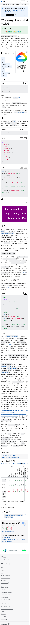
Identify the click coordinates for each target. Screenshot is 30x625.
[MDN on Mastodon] (9, 564)
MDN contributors (8, 537)
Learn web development (7, 609)
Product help (4, 583)
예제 (3, 60)
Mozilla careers (5, 575)
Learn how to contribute (8, 531)
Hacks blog (4, 619)
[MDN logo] (4, 557)
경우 (24, 272)
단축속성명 (11, 344)
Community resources (6, 592)
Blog (2, 573)
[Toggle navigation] (27, 1)
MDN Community (5, 589)
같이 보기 (4, 75)
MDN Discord (4, 597)
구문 (3, 57)
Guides (3, 611)
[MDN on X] (7, 564)
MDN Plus (3, 580)
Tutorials (3, 614)
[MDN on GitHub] (2, 564)
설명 (3, 62)
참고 (3, 69)
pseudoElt (6, 100)
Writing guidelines (5, 594)
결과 (2, 199)
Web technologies (5, 606)
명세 (3, 71)
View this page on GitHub (8, 539)
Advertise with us (5, 578)
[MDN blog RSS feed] (12, 564)
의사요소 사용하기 (6, 66)
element (3, 95)
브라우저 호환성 (6, 73)
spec (7, 287)
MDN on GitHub (5, 599)
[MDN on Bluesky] (4, 564)
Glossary (3, 616)
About (2, 570)
